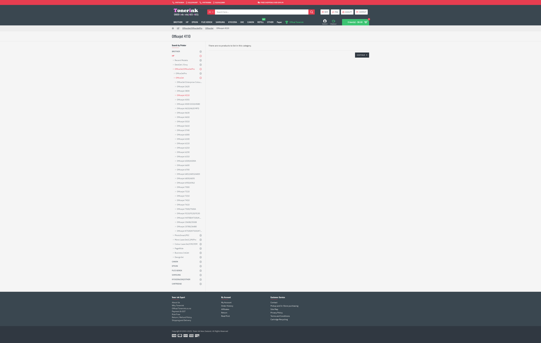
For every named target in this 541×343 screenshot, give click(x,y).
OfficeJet (209, 28)
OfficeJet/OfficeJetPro (192, 28)
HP (178, 28)
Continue (361, 55)
